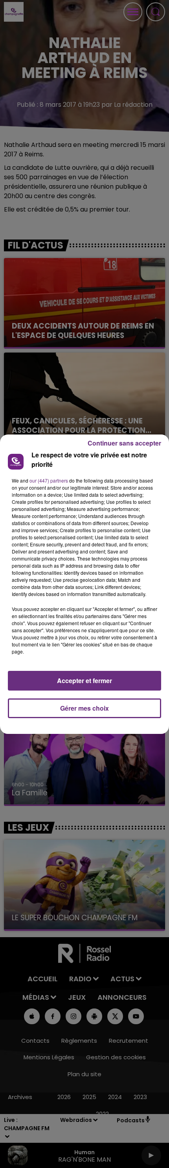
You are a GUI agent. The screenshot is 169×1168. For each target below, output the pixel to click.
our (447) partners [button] (48, 480)
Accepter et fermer (84, 680)
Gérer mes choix (84, 708)
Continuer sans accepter (124, 443)
